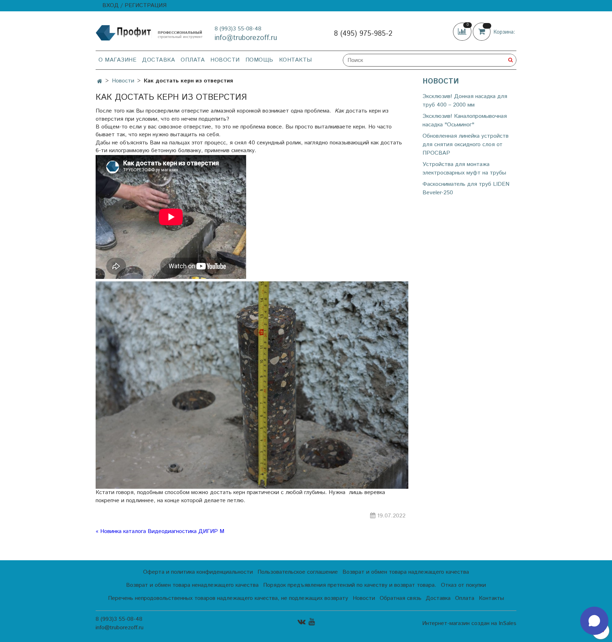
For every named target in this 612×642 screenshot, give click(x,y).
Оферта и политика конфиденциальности (198, 572)
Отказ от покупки (463, 585)
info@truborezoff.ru (246, 38)
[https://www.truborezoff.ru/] (149, 32)
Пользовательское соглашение (297, 572)
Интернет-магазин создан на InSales (469, 623)
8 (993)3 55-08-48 (238, 29)
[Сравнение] (463, 32)
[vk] (302, 622)
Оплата (193, 60)
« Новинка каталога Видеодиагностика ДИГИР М (160, 531)
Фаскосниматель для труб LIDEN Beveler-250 (466, 188)
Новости (225, 60)
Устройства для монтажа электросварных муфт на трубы (464, 168)
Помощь (259, 60)
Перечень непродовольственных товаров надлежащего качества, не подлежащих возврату (228, 598)
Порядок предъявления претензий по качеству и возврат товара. (349, 585)
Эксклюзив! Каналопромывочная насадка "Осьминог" (465, 120)
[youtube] (311, 622)
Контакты (295, 60)
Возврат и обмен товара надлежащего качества (405, 572)
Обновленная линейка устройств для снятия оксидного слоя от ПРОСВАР (466, 144)
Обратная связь (400, 598)
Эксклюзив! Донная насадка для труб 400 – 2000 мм (465, 100)
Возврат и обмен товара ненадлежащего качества (192, 585)
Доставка (158, 60)
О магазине (117, 60)
